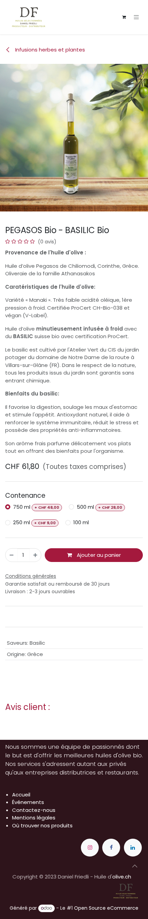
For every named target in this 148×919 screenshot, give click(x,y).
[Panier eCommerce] (124, 17)
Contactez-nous (33, 810)
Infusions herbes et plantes (49, 49)
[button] (134, 866)
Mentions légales (33, 817)
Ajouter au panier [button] (98, 555)
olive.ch (121, 876)
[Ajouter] (35, 555)
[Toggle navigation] (136, 17)
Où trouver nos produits (42, 825)
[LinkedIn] (133, 848)
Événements (28, 802)
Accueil (21, 794)
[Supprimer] (12, 555)
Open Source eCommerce (106, 908)
